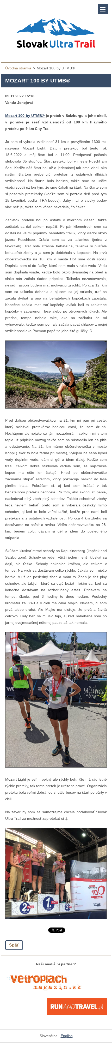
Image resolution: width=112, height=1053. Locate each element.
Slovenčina (49, 1036)
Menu (103, 9)
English (67, 1036)
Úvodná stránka (18, 68)
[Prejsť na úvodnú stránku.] (56, 26)
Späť (14, 945)
